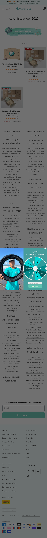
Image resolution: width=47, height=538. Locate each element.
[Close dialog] (46, 249)
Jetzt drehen (35, 286)
